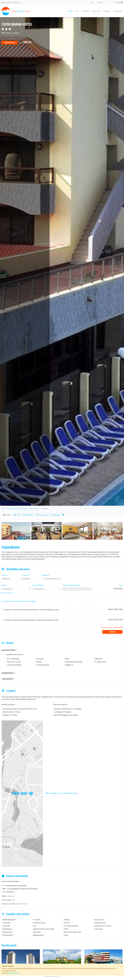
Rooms (4, 585)
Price (120, 585)
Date (64, 606)
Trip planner (117, 11)
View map (20, 793)
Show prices (9, 43)
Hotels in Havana (22, 508)
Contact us (18, 2)
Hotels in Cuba (11, 508)
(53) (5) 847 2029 (7, 2)
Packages (106, 11)
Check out (25, 575)
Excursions (96, 11)
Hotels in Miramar (34, 508)
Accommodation (38, 585)
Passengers (87, 606)
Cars (77, 11)
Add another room (9, 593)
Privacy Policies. (14, 973)
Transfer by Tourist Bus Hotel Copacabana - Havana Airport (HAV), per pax (31, 620)
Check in (5, 575)
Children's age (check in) (71, 585)
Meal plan (45, 575)
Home (3, 508)
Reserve (112, 632)
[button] (63, 514)
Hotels (70, 11)
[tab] (6, 515)
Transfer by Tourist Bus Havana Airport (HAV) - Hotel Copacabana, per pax (31, 610)
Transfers (85, 11)
